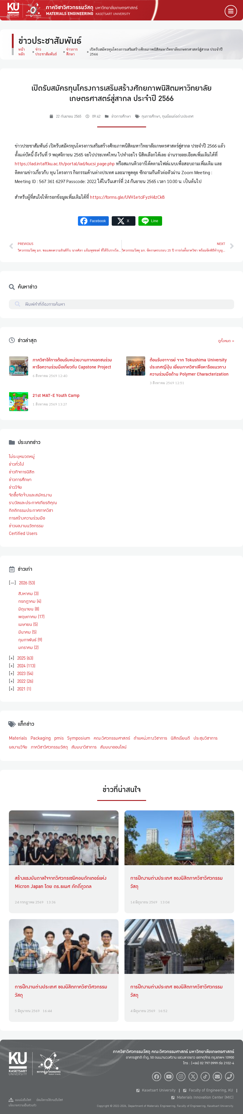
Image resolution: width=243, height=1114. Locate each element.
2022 (25, 681)
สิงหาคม (28, 593)
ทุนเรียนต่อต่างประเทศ (178, 116)
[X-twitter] (193, 1076)
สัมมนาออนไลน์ (113, 747)
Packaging (41, 738)
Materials (18, 738)
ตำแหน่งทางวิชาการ (150, 738)
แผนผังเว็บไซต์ (22, 1100)
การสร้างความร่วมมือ (27, 518)
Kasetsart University (157, 1090)
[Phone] (229, 1076)
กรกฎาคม (29, 601)
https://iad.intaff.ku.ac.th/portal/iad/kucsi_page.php (65, 163)
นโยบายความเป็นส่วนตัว (22, 1105)
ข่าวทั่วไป (16, 464)
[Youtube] (168, 1076)
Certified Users (23, 533)
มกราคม (28, 647)
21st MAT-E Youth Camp (56, 395)
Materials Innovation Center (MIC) (204, 1097)
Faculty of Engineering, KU (209, 1090)
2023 (25, 673)
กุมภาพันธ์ (30, 639)
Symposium (78, 738)
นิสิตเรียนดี (180, 738)
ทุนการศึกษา (151, 116)
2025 (25, 658)
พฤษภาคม (31, 616)
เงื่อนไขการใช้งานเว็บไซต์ (49, 1100)
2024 (26, 665)
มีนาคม (27, 632)
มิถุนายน (28, 609)
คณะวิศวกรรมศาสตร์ (112, 738)
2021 (24, 689)
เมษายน (28, 624)
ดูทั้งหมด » (226, 341)
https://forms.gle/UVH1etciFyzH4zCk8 (127, 197)
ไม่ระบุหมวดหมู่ (22, 456)
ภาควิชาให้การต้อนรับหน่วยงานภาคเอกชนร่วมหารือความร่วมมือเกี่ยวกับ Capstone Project (72, 363)
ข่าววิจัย (15, 487)
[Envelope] (217, 1076)
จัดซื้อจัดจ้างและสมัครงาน (30, 495)
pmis (59, 738)
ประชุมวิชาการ (206, 738)
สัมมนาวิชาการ (84, 747)
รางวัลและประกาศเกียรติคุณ (33, 502)
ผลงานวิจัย (18, 747)
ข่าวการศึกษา (72, 51)
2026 (27, 582)
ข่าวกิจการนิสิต (21, 471)
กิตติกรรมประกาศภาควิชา (31, 510)
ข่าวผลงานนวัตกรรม (26, 525)
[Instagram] (181, 1076)
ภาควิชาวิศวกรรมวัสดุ (49, 747)
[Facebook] (156, 1076)
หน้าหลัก (21, 51)
